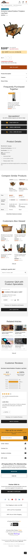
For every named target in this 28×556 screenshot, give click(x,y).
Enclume (10, 145)
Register (14, 471)
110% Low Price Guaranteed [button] (14, 509)
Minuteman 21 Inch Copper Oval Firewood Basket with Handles (7, 236)
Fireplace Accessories (8, 5)
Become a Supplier (14, 491)
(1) (7, 15)
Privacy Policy (17, 545)
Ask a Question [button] (14, 309)
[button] (14, 127)
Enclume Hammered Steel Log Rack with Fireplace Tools (20, 236)
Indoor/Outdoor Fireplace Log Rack (13, 189)
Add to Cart (14, 67)
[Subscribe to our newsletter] (25, 437)
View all (14, 263)
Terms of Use (10, 545)
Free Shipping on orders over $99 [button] (14, 505)
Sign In (14, 476)
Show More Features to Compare (14, 213)
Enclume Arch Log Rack (6, 254)
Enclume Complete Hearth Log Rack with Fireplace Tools (20, 256)
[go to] (14, 96)
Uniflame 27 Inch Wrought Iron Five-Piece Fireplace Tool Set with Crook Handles (14, 104)
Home (2, 5)
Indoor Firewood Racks (17, 5)
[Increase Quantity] (9, 57)
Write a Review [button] (14, 421)
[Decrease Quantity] (6, 57)
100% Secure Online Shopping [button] (14, 514)
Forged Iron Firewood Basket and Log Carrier (23, 189)
